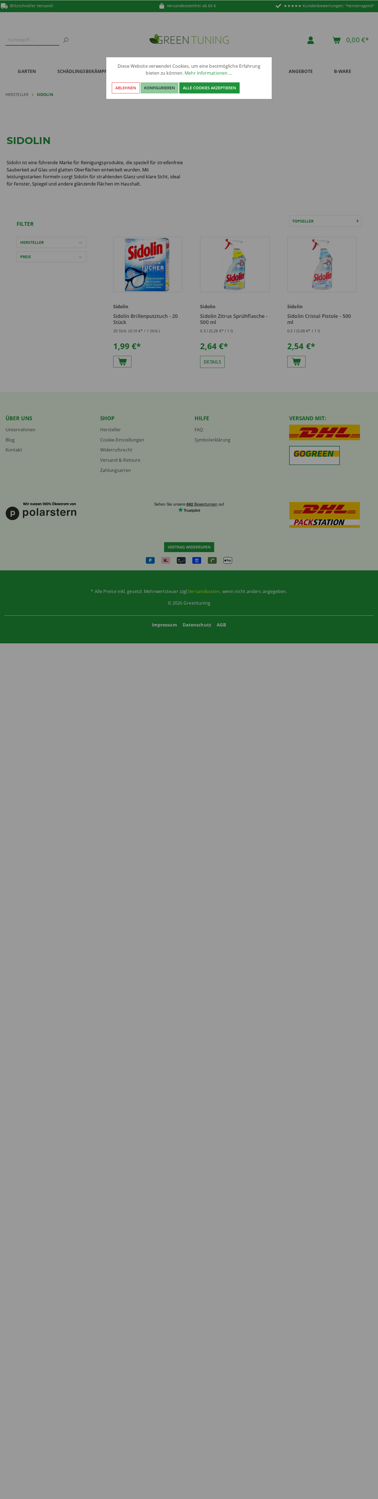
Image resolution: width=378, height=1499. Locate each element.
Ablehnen (125, 87)
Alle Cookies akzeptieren (209, 87)
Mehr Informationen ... (208, 73)
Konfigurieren (159, 87)
